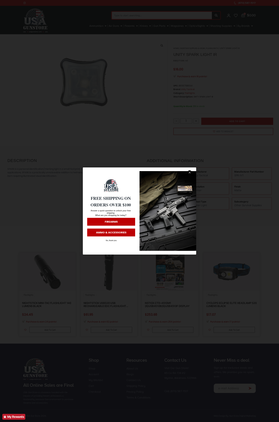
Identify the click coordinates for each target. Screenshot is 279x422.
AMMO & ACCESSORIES (111, 232)
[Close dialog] (189, 172)
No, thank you (111, 240)
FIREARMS (111, 221)
